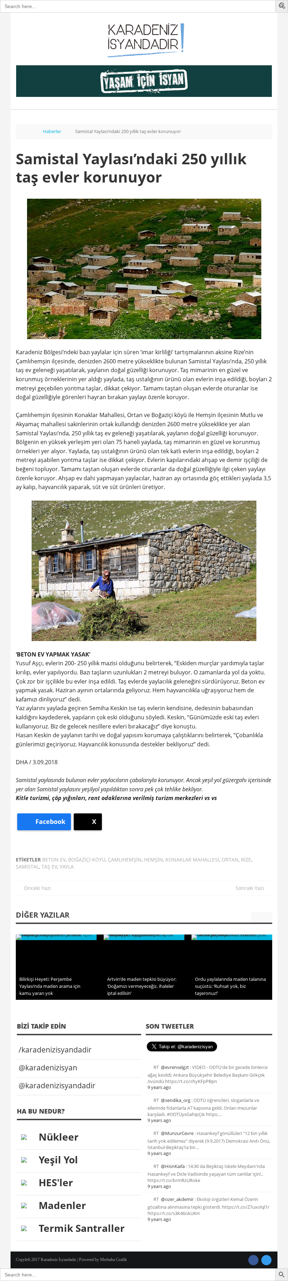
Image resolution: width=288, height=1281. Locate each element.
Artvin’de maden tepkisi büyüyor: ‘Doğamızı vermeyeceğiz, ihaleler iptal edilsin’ (141, 986)
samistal (27, 866)
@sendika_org (175, 1100)
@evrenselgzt (175, 1067)
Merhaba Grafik (113, 1259)
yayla (67, 866)
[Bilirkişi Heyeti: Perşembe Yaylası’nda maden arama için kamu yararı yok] (56, 937)
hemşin (153, 859)
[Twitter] (266, 1260)
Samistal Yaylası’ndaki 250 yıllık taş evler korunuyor (131, 167)
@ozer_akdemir (177, 1199)
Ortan (230, 859)
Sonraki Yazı (252, 888)
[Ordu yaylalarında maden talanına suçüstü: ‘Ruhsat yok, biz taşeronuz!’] (231, 937)
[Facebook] (253, 1260)
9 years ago (159, 1087)
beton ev (54, 859)
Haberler (52, 131)
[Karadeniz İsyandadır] (144, 40)
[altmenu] (144, 81)
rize (246, 859)
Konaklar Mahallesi (192, 859)
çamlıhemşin (125, 859)
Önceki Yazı (35, 888)
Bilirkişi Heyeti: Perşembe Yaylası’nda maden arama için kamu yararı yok (49, 986)
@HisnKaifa (173, 1166)
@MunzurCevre (177, 1133)
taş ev (49, 866)
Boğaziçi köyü (86, 859)
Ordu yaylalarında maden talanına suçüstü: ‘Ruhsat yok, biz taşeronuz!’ (230, 986)
